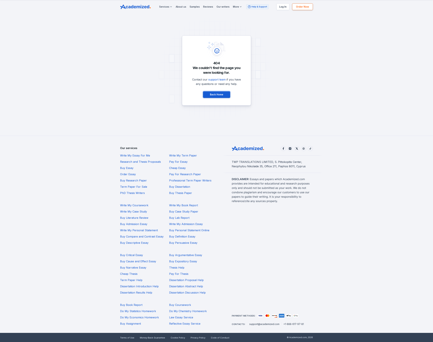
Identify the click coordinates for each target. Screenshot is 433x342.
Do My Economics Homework (139, 317)
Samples (195, 6)
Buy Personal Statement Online (189, 230)
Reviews (208, 6)
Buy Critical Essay (131, 255)
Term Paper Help (131, 280)
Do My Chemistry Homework (188, 311)
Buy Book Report (131, 305)
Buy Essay (126, 168)
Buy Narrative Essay (133, 267)
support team (217, 79)
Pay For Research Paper (185, 174)
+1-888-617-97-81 (293, 324)
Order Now (302, 6)
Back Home (216, 94)
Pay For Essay (178, 161)
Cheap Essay (177, 168)
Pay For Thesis (178, 273)
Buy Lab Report (179, 217)
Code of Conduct (220, 337)
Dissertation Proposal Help (186, 280)
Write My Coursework (134, 205)
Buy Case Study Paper (183, 211)
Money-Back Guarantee (152, 337)
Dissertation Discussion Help (187, 292)
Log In (283, 6)
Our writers (223, 6)
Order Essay (128, 174)
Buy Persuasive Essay (183, 242)
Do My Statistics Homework (138, 311)
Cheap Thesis (129, 273)
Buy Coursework (180, 305)
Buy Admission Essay (133, 224)
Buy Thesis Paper (180, 193)
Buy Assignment (130, 323)
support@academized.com (264, 324)
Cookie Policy (178, 337)
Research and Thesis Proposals (140, 161)
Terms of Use (127, 337)
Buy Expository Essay (183, 261)
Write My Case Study (133, 211)
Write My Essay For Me (135, 155)
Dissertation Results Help (136, 292)
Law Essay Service (181, 317)
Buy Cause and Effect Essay (138, 261)
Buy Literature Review (134, 217)
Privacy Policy (198, 337)
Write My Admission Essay (186, 224)
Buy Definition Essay (182, 236)
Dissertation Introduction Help (139, 286)
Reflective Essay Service (184, 323)
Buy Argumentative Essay (185, 255)
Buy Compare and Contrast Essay (142, 236)
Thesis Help (176, 267)
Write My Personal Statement (139, 230)
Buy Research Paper (133, 180)
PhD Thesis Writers (132, 193)
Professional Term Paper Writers (190, 180)
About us (181, 6)
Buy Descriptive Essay (134, 242)
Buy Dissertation (179, 186)
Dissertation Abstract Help (186, 286)
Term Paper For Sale (133, 186)
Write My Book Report (183, 205)
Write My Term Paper (183, 155)
